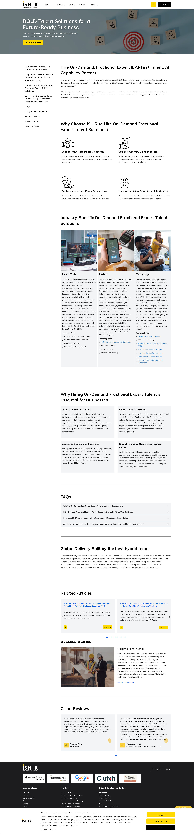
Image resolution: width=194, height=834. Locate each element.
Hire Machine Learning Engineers (72, 795)
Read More (107, 627)
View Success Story (127, 682)
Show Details (46, 829)
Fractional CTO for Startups (150, 356)
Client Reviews (32, 126)
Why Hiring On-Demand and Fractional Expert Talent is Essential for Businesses (38, 99)
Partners (26, 801)
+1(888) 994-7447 (112, 806)
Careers (92, 5)
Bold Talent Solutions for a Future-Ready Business (37, 68)
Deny (161, 827)
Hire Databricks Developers (70, 806)
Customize (159, 821)
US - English (156, 769)
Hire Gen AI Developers (69, 798)
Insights (82, 5)
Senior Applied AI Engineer (149, 336)
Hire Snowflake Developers (70, 804)
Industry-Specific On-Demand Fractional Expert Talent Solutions (39, 88)
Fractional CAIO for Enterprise (151, 353)
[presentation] (62, 617)
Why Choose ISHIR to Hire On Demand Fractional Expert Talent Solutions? (39, 77)
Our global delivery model (37, 111)
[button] (106, 637)
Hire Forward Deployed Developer (73, 801)
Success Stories (32, 121)
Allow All (161, 815)
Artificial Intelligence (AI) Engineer (116, 342)
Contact (25, 806)
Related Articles (32, 116)
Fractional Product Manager (150, 349)
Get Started (164, 5)
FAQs (27, 106)
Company (26, 792)
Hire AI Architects (67, 792)
